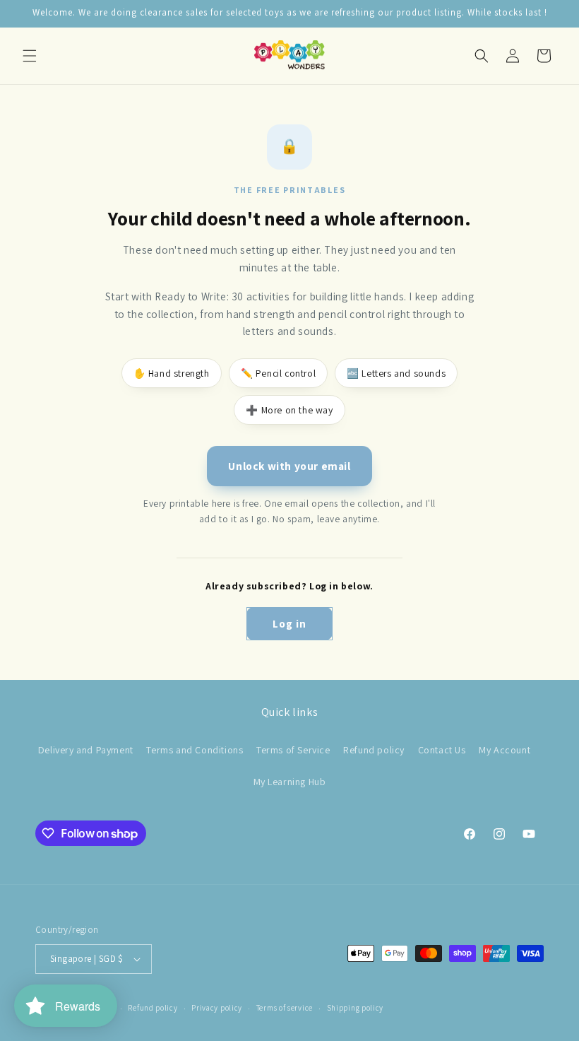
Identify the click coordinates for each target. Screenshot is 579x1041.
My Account (504, 749)
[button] (29, 55)
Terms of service (284, 1008)
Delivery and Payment (85, 749)
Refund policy (374, 749)
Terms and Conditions (194, 749)
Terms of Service (293, 749)
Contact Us (442, 749)
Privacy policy (216, 1008)
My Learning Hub (289, 781)
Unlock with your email (289, 466)
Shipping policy (355, 1008)
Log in (289, 623)
